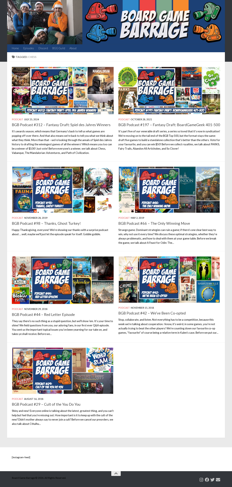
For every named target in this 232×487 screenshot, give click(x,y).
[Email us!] (218, 480)
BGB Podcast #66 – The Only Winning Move (154, 223)
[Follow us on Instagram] (201, 480)
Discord (43, 48)
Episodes (28, 48)
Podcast (17, 119)
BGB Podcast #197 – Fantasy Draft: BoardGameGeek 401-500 (169, 125)
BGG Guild (58, 48)
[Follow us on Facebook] (207, 480)
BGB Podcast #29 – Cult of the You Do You (46, 404)
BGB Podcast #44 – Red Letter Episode (43, 314)
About (73, 48)
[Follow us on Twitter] (212, 480)
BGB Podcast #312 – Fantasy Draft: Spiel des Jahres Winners (61, 125)
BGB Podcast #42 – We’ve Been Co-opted (152, 313)
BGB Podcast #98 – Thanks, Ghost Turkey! (46, 223)
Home (15, 48)
